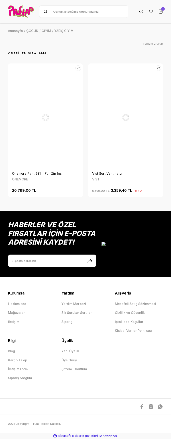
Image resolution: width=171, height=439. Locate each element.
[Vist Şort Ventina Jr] (125, 117)
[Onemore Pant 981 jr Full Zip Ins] (45, 117)
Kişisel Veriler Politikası (133, 330)
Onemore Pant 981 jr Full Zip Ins (37, 173)
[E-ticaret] (85, 436)
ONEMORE (20, 179)
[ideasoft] (62, 436)
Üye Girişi (69, 360)
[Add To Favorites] (78, 68)
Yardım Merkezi (73, 304)
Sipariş (66, 322)
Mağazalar (16, 312)
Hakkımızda (17, 304)
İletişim (13, 322)
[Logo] (21, 11)
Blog (11, 351)
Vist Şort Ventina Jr (107, 173)
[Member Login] (141, 11)
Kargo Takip (17, 360)
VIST (96, 179)
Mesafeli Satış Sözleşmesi (135, 304)
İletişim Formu (19, 369)
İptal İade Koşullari (129, 322)
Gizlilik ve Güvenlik (130, 312)
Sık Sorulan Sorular (76, 312)
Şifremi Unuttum (74, 369)
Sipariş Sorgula (20, 378)
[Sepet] (161, 11)
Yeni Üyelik (70, 351)
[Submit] (90, 261)
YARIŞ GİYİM (63, 31)
